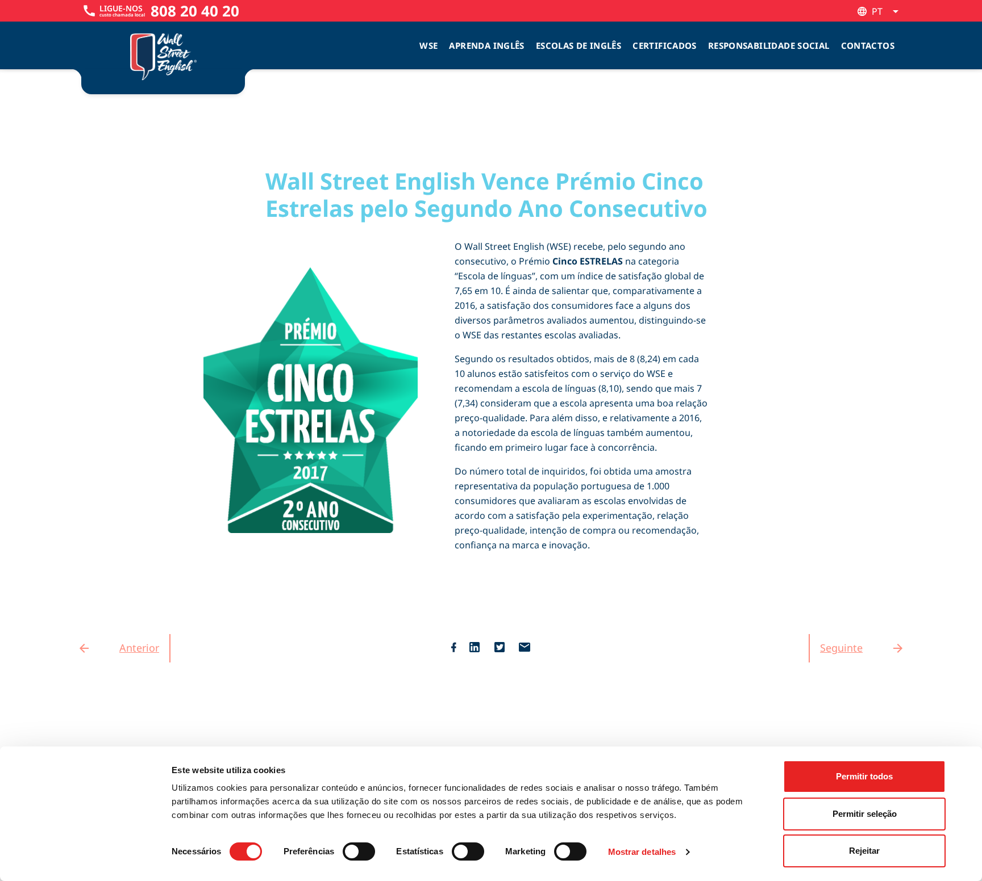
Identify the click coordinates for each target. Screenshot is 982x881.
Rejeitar (864, 850)
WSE (428, 45)
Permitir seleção (865, 814)
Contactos (867, 45)
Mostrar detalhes (642, 852)
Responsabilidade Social (769, 45)
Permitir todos (864, 776)
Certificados (665, 45)
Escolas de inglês (578, 45)
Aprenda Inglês (486, 45)
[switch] (359, 851)
